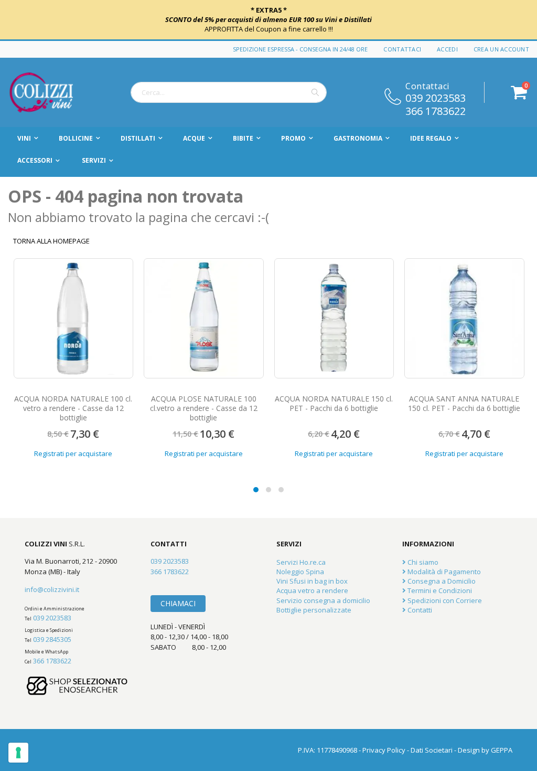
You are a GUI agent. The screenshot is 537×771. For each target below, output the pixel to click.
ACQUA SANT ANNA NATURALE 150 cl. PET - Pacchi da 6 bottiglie (333, 403)
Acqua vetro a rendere (312, 590)
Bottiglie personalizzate (313, 610)
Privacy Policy (383, 750)
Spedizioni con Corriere (444, 600)
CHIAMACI (178, 603)
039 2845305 (52, 639)
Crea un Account (501, 49)
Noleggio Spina (300, 571)
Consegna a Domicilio (441, 581)
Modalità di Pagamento (443, 571)
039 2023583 (435, 97)
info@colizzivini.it (52, 589)
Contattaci (402, 49)
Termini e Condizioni (439, 590)
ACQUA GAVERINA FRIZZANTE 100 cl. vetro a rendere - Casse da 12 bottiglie (464, 408)
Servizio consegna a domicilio (323, 600)
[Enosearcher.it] (77, 700)
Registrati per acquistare (73, 453)
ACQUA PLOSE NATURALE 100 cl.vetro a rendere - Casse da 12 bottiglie (73, 408)
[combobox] (229, 92)
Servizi (94, 160)
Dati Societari (432, 750)
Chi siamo (422, 562)
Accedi (447, 49)
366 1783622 (435, 110)
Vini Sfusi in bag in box (312, 581)
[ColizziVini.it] (52, 92)
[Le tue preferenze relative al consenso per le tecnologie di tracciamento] (18, 753)
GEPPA (501, 750)
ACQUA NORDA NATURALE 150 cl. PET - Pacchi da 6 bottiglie (203, 403)
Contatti (419, 610)
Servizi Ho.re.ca (301, 562)
